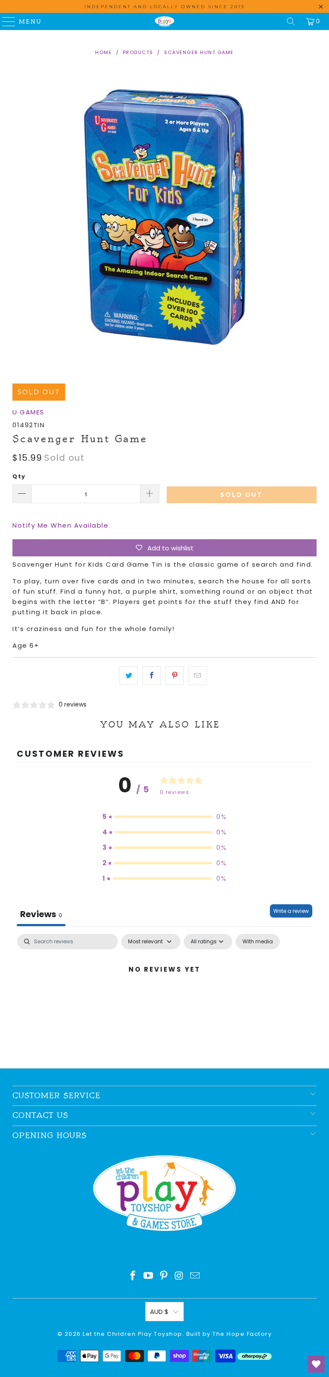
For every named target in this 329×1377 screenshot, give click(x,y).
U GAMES (28, 412)
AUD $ (159, 1311)
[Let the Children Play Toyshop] (164, 21)
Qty (19, 476)
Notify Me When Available (60, 525)
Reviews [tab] (41, 914)
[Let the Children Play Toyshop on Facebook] (133, 1276)
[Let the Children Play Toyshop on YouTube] (148, 1276)
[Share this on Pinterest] (174, 675)
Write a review (291, 911)
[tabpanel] (164, 998)
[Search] (291, 21)
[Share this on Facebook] (152, 675)
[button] (164, 817)
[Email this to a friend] (197, 675)
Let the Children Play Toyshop (132, 1334)
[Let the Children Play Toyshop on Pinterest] (164, 1276)
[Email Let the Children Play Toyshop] (195, 1276)
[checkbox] (258, 941)
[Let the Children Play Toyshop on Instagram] (179, 1276)
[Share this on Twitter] (129, 675)
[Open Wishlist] (316, 1364)
